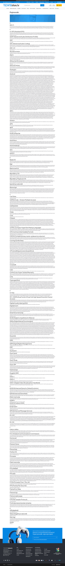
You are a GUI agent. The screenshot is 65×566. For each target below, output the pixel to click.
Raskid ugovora (28, 556)
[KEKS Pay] (59, 560)
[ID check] (47, 560)
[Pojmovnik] (57, 560)
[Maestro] (36, 560)
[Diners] (44, 560)
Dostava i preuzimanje (29, 553)
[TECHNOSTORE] (11, 5)
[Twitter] (5, 560)
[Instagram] (7, 560)
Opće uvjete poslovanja (43, 539)
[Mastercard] (39, 560)
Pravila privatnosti (28, 550)
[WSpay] (54, 560)
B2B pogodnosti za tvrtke (20, 553)
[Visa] (42, 560)
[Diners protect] (52, 560)
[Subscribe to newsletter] (56, 537)
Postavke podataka (9, 564)
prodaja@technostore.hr (7, 554)
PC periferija (37, 555)
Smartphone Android (38, 550)
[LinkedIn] (9, 560)
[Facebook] (3, 560)
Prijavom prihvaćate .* (40, 539)
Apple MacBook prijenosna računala (39, 553)
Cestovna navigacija (47, 550)
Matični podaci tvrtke (20, 550)
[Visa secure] (49, 560)
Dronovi (45, 553)
